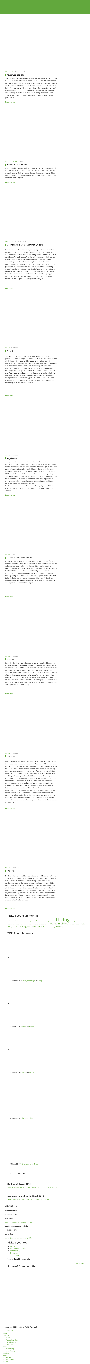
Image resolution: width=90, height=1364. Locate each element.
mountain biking (58, 923)
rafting (10, 927)
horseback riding (80, 921)
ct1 (36, 921)
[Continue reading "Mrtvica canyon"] (32, 1141)
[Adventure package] (31, 44)
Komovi (10, 659)
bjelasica (22, 921)
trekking (59, 927)
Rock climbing (15, 1251)
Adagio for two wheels (17, 164)
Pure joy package (29, 981)
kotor (17, 924)
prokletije (81, 924)
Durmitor (11, 756)
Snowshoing (14, 1255)
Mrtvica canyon (25, 1164)
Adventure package (15, 75)
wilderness (71, 927)
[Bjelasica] (31, 320)
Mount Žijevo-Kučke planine (19, 557)
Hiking (7, 348)
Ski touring (14, 1253)
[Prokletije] (31, 840)
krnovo (30, 924)
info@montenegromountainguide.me (19, 1222)
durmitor (45, 921)
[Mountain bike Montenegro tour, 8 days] (31, 214)
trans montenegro (51, 927)
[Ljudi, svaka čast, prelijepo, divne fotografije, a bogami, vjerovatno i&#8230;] (10, 1179)
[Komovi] (31, 628)
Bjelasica (11, 351)
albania (16, 921)
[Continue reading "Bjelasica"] (32, 1095)
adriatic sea (10, 921)
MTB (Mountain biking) (18, 1249)
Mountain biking (11, 161)
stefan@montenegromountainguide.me (19, 1238)
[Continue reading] (21, 1283)
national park (73, 924)
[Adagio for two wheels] (31, 133)
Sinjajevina (12, 458)
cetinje (33, 921)
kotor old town (23, 924)
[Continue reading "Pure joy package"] (32, 958)
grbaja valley (52, 921)
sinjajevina (30, 927)
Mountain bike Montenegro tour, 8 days (25, 244)
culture (39, 921)
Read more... (10, 102)
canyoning (28, 921)
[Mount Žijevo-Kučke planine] (31, 527)
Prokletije (11, 870)
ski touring (40, 926)
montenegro (44, 924)
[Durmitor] (31, 725)
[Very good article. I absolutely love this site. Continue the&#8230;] (10, 1191)
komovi (13, 924)
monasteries (36, 924)
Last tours (9, 71)
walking (65, 927)
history (73, 921)
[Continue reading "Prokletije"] (32, 1049)
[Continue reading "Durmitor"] (32, 1003)
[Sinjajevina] (31, 427)
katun (9, 924)
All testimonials (80, 1263)
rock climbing (20, 926)
